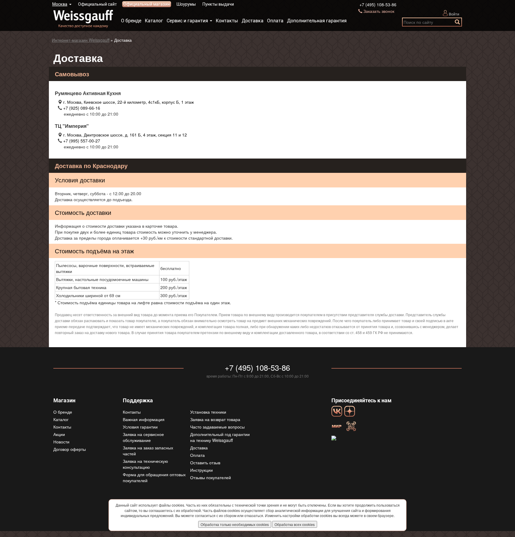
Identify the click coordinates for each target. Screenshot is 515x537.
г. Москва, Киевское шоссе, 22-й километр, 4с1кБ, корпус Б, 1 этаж (128, 102)
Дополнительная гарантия (317, 21)
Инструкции (201, 470)
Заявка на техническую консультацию (145, 464)
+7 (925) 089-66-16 (81, 108)
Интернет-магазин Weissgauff (80, 40)
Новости (61, 442)
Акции (59, 434)
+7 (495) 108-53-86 (377, 4)
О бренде (131, 21)
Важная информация (144, 419)
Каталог (154, 21)
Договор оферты (69, 449)
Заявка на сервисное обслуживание (143, 437)
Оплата (275, 21)
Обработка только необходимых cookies (235, 524)
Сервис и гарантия (187, 21)
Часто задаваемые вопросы (217, 427)
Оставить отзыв (205, 462)
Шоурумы (186, 4)
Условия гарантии (140, 427)
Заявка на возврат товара (215, 419)
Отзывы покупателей (210, 477)
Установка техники (208, 412)
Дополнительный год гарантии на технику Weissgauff (220, 437)
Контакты (227, 21)
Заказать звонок (378, 11)
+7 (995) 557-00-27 (81, 141)
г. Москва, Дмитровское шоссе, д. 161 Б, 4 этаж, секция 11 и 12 (125, 135)
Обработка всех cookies (294, 524)
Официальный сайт (97, 4)
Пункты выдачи (218, 4)
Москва (59, 4)
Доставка (252, 21)
